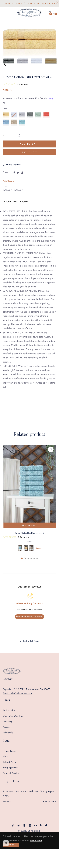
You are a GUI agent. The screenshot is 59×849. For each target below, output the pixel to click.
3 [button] (28, 558)
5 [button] (34, 558)
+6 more (38, 548)
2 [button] (25, 558)
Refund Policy (9, 762)
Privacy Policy (9, 751)
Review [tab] (24, 201)
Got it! (11, 845)
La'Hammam (33, 830)
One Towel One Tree (13, 716)
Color (5, 108)
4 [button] (31, 558)
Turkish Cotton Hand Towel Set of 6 (29, 533)
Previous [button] (4, 64)
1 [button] (22, 558)
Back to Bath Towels (31, 641)
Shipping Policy (10, 767)
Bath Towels (8, 181)
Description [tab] (10, 201)
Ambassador (9, 710)
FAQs (5, 756)
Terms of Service (11, 773)
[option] (29, 502)
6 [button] (37, 558)
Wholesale (8, 732)
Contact (6, 727)
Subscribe (49, 801)
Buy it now (29, 152)
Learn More (36, 840)
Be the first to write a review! (29, 617)
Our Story (7, 721)
